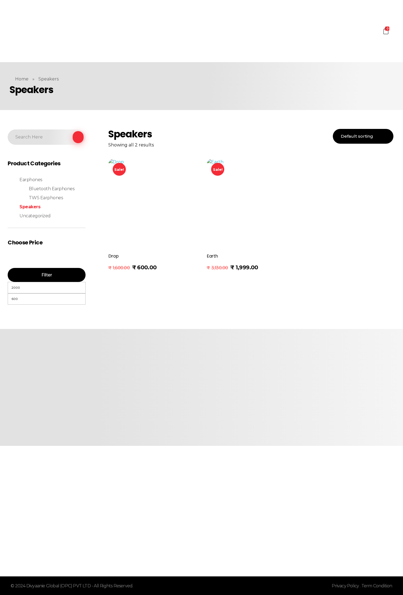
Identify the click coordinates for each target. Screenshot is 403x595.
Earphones (30, 179)
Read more (126, 269)
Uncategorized (35, 215)
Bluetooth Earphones (51, 188)
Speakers (29, 206)
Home (22, 79)
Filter (46, 275)
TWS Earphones (46, 197)
